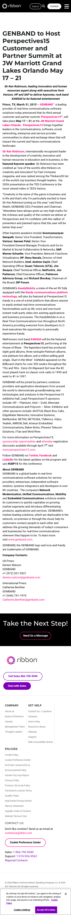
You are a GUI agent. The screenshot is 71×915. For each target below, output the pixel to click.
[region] (35, 902)
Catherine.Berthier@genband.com (23, 599)
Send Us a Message (35, 635)
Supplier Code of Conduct (18, 811)
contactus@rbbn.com (18, 833)
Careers (9, 721)
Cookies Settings (22, 910)
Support (32, 737)
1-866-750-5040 (23, 852)
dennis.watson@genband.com (21, 577)
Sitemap (32, 731)
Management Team (15, 726)
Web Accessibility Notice (40, 742)
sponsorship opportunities (19, 441)
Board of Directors (14, 716)
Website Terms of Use (16, 816)
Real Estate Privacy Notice (18, 800)
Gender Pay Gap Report (17, 775)
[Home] (13, 6)
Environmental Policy (15, 770)
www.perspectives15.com (18, 449)
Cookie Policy (11, 755)
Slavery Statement (14, 806)
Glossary (32, 716)
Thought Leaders (13, 731)
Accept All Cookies (46, 910)
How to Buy (34, 721)
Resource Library (37, 726)
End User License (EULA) (17, 765)
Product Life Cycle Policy (17, 785)
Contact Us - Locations (40, 711)
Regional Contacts (16, 860)
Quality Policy (12, 795)
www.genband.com (20, 539)
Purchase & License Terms (18, 790)
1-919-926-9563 (26, 856)
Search (44, 6)
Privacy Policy (12, 780)
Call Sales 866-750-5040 (22, 676)
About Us (9, 711)
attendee (47, 441)
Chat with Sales (17, 685)
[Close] (65, 894)
